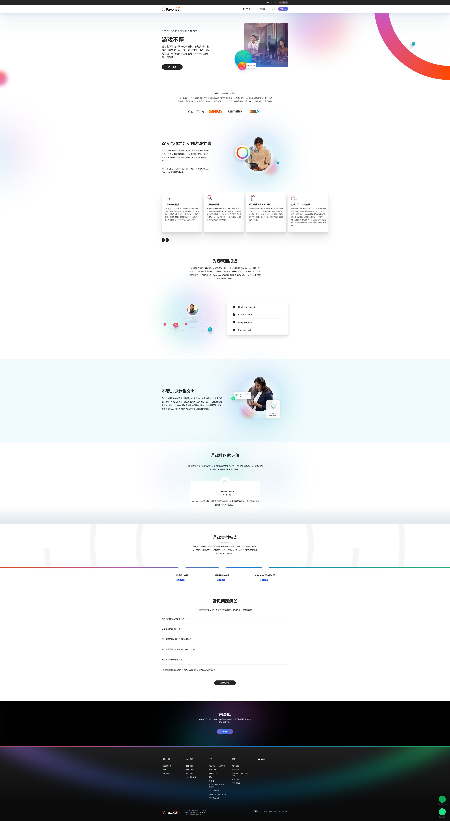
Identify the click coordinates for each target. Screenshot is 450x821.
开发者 (267, 2)
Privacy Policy (272, 811)
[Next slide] (167, 240)
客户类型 (246, 9)
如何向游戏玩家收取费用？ (173, 659)
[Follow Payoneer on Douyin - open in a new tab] (267, 764)
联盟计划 (189, 766)
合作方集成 (190, 769)
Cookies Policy (282, 811)
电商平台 (166, 773)
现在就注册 (225, 683)
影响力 (211, 781)
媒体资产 (212, 777)
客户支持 (235, 766)
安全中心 (235, 769)
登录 (273, 9)
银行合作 (189, 773)
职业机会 (212, 769)
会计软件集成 (191, 777)
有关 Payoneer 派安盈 (217, 766)
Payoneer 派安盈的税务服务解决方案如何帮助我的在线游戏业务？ (189, 669)
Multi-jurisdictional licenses (216, 785)
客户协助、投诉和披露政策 (240, 774)
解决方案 (261, 9)
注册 (282, 9)
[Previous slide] (163, 240)
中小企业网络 (214, 798)
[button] (442, 799)
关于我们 (274, 2)
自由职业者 (167, 766)
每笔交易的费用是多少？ (172, 628)
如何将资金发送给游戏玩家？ (174, 618)
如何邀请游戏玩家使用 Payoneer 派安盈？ (179, 649)
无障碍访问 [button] (236, 783)
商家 (164, 769)
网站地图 (235, 779)
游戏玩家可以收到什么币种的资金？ (177, 639)
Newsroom (213, 773)
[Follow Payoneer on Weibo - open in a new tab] (270, 764)
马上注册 (172, 67)
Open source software (217, 794)
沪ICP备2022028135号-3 (200, 812)
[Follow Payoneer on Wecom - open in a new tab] (263, 764)
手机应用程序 (214, 790)
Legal (265, 811)
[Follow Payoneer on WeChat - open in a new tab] (259, 764)
